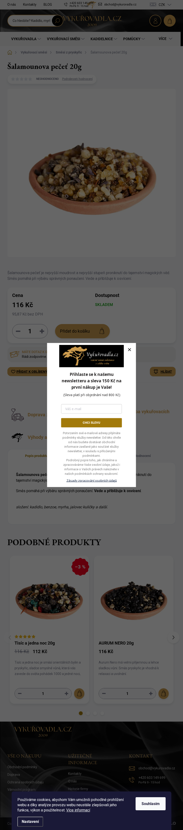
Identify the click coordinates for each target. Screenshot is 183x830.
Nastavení (30, 821)
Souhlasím (151, 803)
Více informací (78, 810)
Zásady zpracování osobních (91, 480)
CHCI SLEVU (91, 422)
